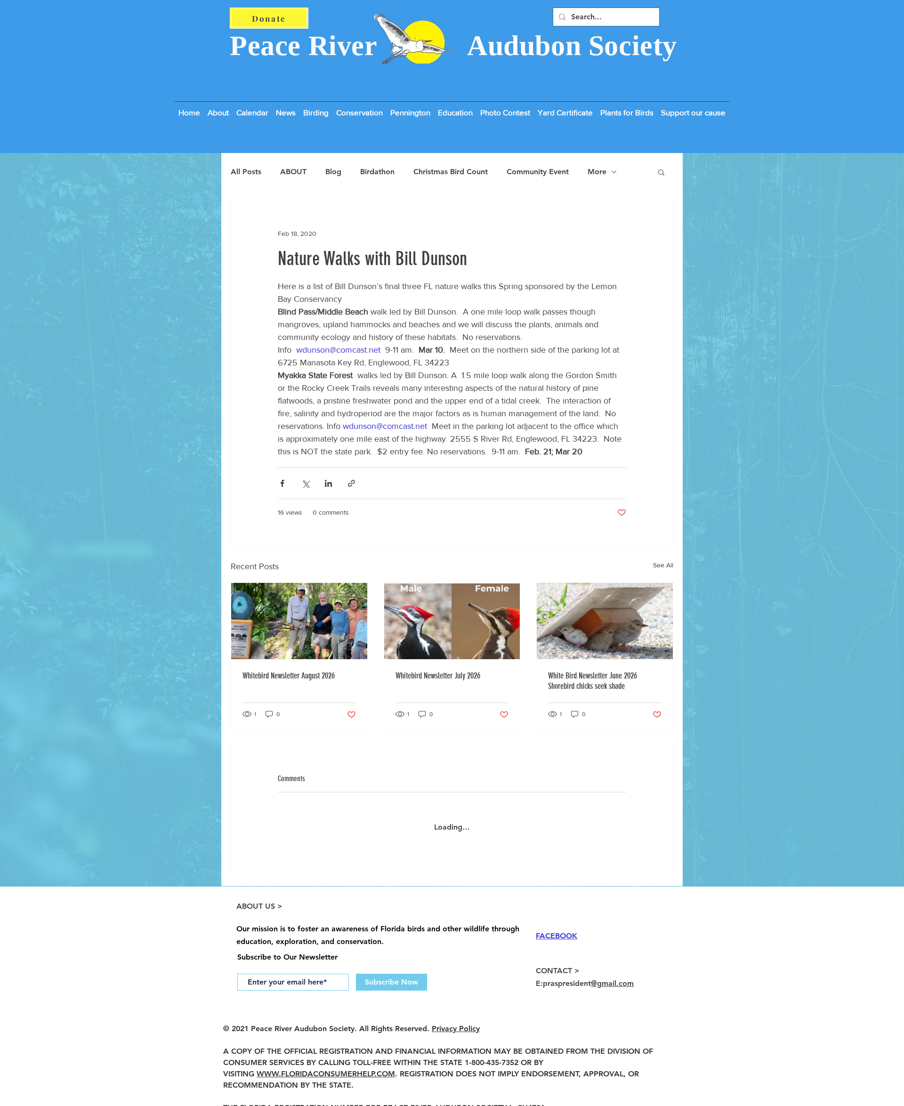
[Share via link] (351, 483)
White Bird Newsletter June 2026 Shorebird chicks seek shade (592, 680)
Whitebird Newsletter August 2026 (288, 675)
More (597, 171)
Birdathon (377, 171)
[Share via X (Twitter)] (305, 483)
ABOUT (293, 171)
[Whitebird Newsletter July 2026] (452, 621)
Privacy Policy (456, 1021)
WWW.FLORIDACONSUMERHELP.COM (326, 1066)
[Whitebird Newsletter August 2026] (299, 621)
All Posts (246, 171)
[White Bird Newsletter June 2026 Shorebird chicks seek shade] (605, 621)
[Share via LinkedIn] (328, 483)
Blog (333, 171)
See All (663, 565)
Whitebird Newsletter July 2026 (438, 675)
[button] (693, 108)
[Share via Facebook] (282, 483)
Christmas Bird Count (450, 171)
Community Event (538, 171)
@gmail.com (612, 975)
